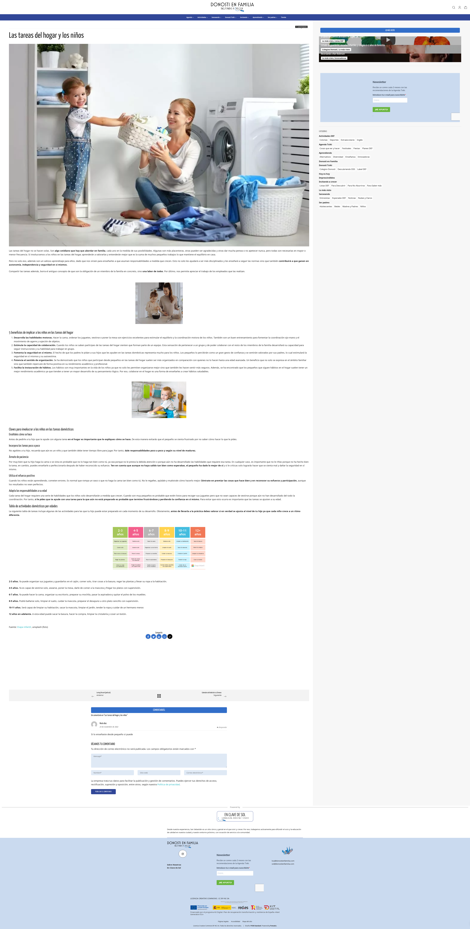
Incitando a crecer (328, 181)
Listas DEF (339, 41)
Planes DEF (367, 148)
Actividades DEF (327, 136)
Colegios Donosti (330, 49)
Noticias (352, 198)
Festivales (346, 148)
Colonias (324, 139)
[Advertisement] (82, 669)
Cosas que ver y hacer (330, 148)
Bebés (337, 206)
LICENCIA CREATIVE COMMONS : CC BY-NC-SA (209, 898)
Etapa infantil (24, 627)
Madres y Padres (350, 206)
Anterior (104, 694)
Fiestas (356, 148)
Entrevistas (325, 198)
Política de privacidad (168, 784)
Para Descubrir (338, 185)
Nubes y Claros (365, 198)
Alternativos (325, 156)
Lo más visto (328, 41)
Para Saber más (374, 185)
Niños (363, 206)
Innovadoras (340, 58)
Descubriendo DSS (346, 169)
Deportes (334, 139)
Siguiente (211, 694)
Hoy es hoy (324, 173)
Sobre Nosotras (174, 864)
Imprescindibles (327, 177)
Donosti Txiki (325, 165)
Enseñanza (350, 156)
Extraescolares (348, 139)
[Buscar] (453, 7)
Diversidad (338, 156)
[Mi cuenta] (459, 7)
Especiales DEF (339, 198)
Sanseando (324, 194)
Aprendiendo (325, 152)
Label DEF (361, 169)
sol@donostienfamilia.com (283, 864)
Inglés (360, 139)
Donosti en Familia (328, 161)
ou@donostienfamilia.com (283, 861)
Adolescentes (326, 206)
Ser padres (324, 202)
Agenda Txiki (325, 144)
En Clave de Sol (174, 868)
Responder (223, 727)
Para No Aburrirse (356, 185)
